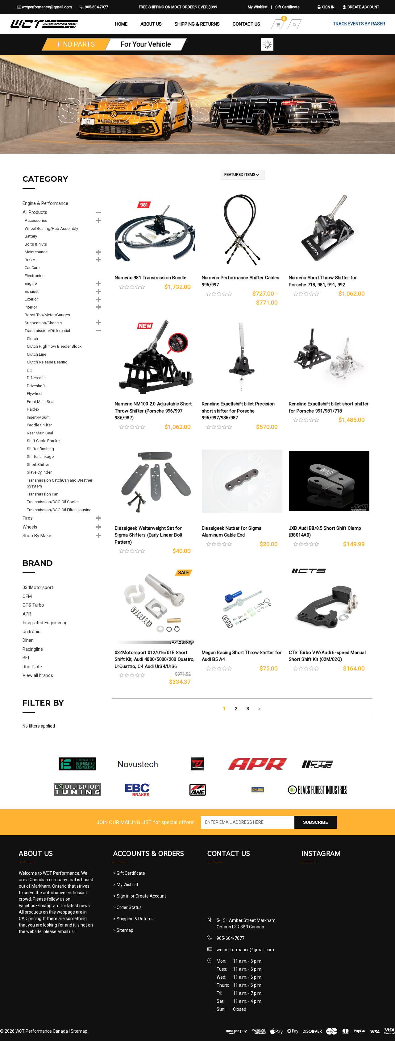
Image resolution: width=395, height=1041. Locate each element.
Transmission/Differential (47, 330)
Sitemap (79, 1031)
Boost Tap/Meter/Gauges (47, 315)
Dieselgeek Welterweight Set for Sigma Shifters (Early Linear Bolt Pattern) (148, 535)
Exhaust (32, 291)
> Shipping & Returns (133, 918)
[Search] (294, 24)
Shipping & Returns (197, 24)
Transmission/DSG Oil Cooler (53, 502)
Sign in (328, 7)
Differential (37, 377)
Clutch (32, 338)
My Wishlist (258, 7)
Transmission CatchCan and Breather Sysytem (59, 483)
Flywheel (34, 393)
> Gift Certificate (129, 873)
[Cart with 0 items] (278, 24)
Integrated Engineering (45, 622)
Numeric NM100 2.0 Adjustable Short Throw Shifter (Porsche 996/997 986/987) (153, 411)
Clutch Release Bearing (47, 362)
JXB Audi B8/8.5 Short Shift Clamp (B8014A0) (325, 531)
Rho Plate (32, 667)
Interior (31, 307)
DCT (30, 370)
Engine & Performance (45, 203)
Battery (31, 236)
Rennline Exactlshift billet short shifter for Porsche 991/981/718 (328, 407)
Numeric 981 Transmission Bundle (150, 277)
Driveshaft (36, 386)
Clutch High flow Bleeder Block (54, 346)
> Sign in (122, 896)
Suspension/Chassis (43, 323)
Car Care (32, 267)
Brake (30, 260)
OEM (27, 596)
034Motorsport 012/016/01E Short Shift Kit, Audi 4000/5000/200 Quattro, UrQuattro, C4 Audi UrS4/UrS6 (155, 659)
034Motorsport (38, 587)
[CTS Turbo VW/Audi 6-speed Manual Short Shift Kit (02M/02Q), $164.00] (329, 605)
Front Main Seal (40, 401)
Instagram (321, 853)
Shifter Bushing (40, 448)
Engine (31, 283)
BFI (26, 658)
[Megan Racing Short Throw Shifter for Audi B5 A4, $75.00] (242, 605)
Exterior (31, 299)
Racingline (33, 649)
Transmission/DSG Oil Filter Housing (59, 510)
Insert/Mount (38, 417)
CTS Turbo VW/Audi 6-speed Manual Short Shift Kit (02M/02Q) (327, 656)
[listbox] (242, 175)
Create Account (363, 7)
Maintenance (36, 252)
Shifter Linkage (40, 456)
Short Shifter (38, 464)
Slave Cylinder (39, 472)
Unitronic (31, 631)
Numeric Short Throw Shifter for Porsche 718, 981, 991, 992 (323, 281)
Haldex (33, 409)
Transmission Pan (42, 494)
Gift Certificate (287, 7)
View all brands (38, 675)
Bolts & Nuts (36, 244)
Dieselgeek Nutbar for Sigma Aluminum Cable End (232, 531)
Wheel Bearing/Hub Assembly (51, 228)
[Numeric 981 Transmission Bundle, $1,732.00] (155, 231)
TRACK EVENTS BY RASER (359, 23)
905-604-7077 (96, 7)
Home (121, 24)
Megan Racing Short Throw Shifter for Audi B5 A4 (242, 656)
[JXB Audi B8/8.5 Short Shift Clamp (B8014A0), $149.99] (329, 481)
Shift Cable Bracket (44, 440)
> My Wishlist (125, 884)
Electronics (34, 275)
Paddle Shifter (39, 425)
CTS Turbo (33, 605)
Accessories (36, 220)
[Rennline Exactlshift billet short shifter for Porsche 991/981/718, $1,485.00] (329, 357)
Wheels (30, 527)
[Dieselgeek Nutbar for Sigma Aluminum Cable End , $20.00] (242, 481)
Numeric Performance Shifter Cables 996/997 (241, 281)
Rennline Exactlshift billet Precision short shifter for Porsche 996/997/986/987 (238, 411)
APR (27, 614)
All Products (35, 212)
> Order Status (127, 907)
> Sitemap (123, 930)
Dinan (28, 640)
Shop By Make (37, 535)
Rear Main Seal (40, 433)
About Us (151, 24)
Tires (28, 518)
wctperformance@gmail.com (46, 7)
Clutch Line (36, 354)
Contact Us (246, 24)
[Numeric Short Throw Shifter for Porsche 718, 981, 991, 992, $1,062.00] (329, 231)
